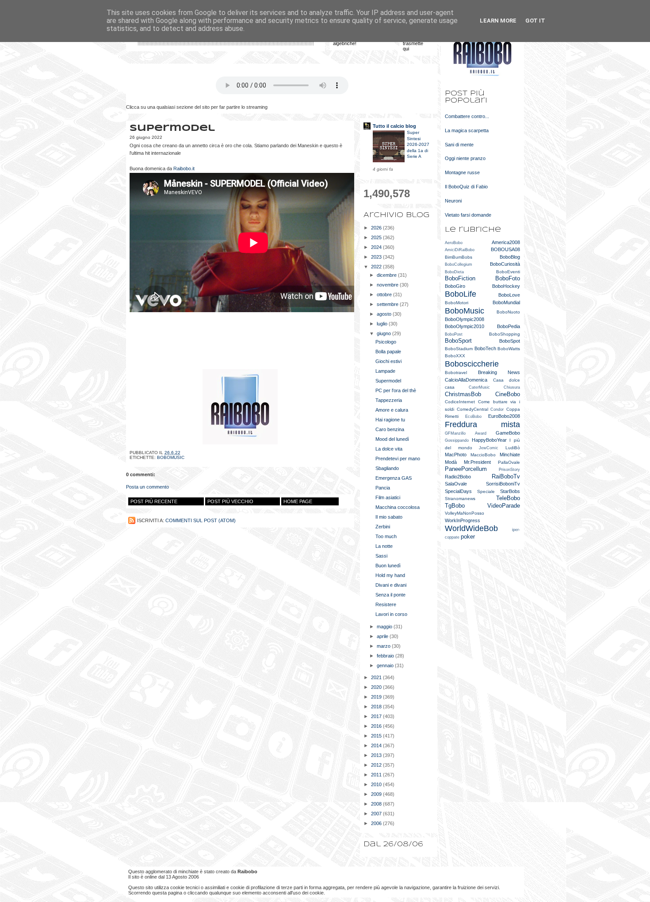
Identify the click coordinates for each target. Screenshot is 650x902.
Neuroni (453, 200)
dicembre (387, 275)
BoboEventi (508, 271)
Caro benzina (389, 429)
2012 (377, 765)
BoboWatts (508, 348)
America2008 (506, 242)
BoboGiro (455, 286)
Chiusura (512, 387)
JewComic (488, 448)
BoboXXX (455, 355)
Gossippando (457, 440)
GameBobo (508, 433)
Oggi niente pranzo (465, 158)
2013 (377, 755)
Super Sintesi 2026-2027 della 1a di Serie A (418, 144)
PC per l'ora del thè (395, 390)
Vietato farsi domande (468, 215)
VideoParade (503, 505)
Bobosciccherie (472, 363)
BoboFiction (460, 278)
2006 (377, 823)
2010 (377, 784)
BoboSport (458, 340)
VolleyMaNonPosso (464, 513)
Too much (386, 536)
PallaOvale (509, 462)
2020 (377, 687)
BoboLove (509, 295)
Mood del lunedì (392, 439)
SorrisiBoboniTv (503, 483)
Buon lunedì (388, 565)
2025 (377, 237)
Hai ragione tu (390, 419)
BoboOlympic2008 (464, 319)
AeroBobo (454, 243)
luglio (383, 323)
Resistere (385, 604)
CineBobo (507, 394)
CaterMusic (479, 387)
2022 (377, 266)
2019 (377, 696)
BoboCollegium (458, 264)
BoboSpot (509, 341)
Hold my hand (390, 575)
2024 (377, 247)
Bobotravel (456, 372)
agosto (385, 314)
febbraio (386, 655)
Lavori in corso (391, 614)
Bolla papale (388, 351)
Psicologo (385, 341)
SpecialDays (458, 491)
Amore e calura (391, 410)
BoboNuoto (508, 312)
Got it (535, 20)
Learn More (498, 20)
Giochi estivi (388, 361)
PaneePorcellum (466, 469)
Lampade (385, 371)
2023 (377, 257)
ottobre (385, 294)
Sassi (381, 555)
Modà (451, 462)
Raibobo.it (184, 168)
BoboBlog (510, 257)
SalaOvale (456, 483)
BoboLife (460, 294)
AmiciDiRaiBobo (459, 250)
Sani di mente (459, 144)
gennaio (386, 665)
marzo (384, 646)
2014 (377, 745)
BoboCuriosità (505, 264)
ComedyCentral (472, 409)
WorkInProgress (462, 520)
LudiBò (512, 447)
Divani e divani (390, 585)
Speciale (486, 491)
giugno (384, 333)
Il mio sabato (388, 517)
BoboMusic (170, 457)
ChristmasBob (463, 394)
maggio (385, 626)
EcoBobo (473, 416)
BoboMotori (456, 302)
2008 (377, 803)
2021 (377, 677)
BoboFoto (507, 278)
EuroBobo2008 (504, 416)
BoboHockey (506, 286)
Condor (497, 409)
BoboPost (454, 334)
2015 (377, 735)
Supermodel (388, 380)
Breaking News (499, 372)
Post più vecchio (230, 501)
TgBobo (455, 505)
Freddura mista (482, 424)
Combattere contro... (467, 116)
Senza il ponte (390, 594)
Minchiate (510, 454)
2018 (377, 706)
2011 (377, 774)
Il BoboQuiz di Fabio (466, 186)
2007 (377, 813)
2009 (377, 794)
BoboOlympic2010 (464, 326)
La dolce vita (388, 448)
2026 (377, 227)
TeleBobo (508, 498)
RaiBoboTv (506, 476)
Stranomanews (460, 498)
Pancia (382, 487)
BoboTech (485, 348)
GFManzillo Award (465, 433)
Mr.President (477, 462)
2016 (377, 726)
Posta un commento (147, 486)
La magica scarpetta (467, 130)
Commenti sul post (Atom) (200, 520)
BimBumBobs (458, 257)
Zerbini (382, 526)
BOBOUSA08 (505, 249)
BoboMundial (506, 302)
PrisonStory (509, 469)
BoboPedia (508, 326)
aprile (383, 636)
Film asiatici (387, 497)
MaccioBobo (483, 454)
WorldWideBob (471, 528)
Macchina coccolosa (397, 507)
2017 (377, 716)
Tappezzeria (388, 400)
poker (468, 536)
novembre (388, 284)
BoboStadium (459, 348)
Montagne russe (462, 172)
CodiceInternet (460, 401)
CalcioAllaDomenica (466, 379)
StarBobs (510, 491)
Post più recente (153, 501)
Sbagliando (387, 468)
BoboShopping (504, 334)
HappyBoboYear (489, 440)
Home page (297, 501)
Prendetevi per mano (397, 458)
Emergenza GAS (393, 478)
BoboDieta (454, 272)
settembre (388, 304)
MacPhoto (455, 454)
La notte (384, 546)
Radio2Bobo (458, 476)
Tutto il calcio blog (394, 126)
